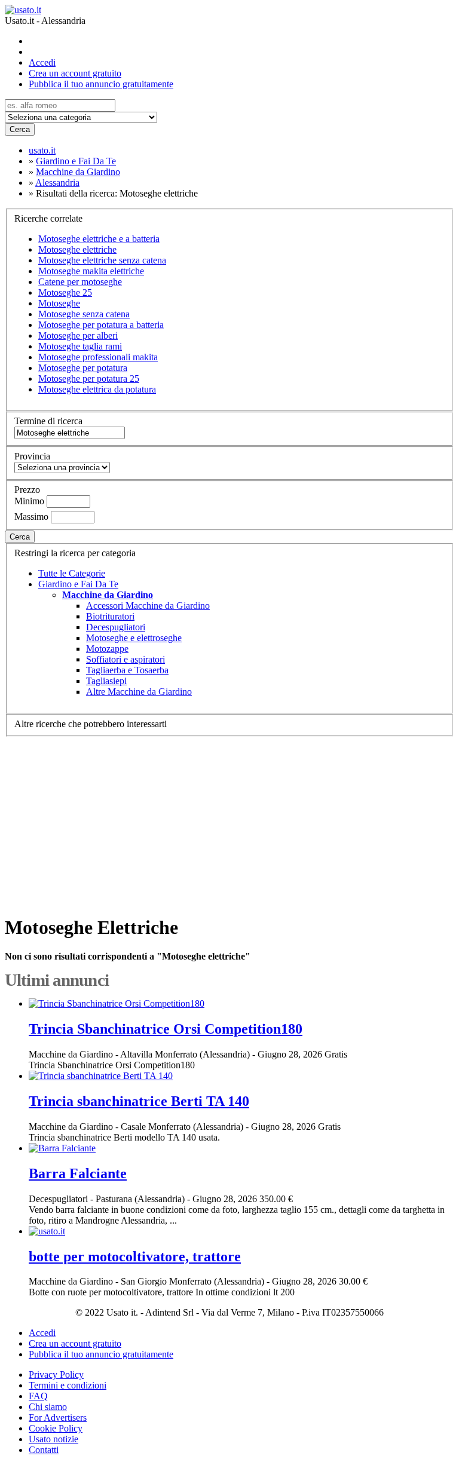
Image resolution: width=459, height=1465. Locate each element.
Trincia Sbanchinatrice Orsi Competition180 (165, 1029)
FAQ (38, 1396)
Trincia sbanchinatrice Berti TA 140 (139, 1101)
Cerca (20, 129)
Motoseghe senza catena (84, 314)
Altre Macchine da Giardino (139, 691)
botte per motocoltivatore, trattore (135, 1256)
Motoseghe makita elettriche (91, 271)
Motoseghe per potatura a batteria (101, 325)
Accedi (42, 62)
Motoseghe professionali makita (98, 357)
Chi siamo (48, 1407)
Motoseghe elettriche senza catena (102, 260)
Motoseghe (59, 303)
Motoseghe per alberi (78, 335)
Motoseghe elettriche (77, 249)
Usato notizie (53, 1439)
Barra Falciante (78, 1173)
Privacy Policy (56, 1374)
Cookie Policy (55, 1428)
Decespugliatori (115, 627)
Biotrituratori (110, 616)
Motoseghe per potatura (82, 368)
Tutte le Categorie (71, 573)
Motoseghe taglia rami (80, 346)
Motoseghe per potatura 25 (88, 378)
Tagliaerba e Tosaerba (127, 670)
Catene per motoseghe (80, 282)
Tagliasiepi (106, 681)
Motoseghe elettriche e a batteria (99, 239)
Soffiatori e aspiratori (125, 659)
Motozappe (107, 648)
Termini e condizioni (67, 1385)
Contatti (44, 1450)
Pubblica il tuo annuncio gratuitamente (101, 84)
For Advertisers (58, 1417)
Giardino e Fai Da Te (78, 584)
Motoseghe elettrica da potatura (97, 389)
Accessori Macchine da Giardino (148, 605)
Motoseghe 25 (65, 292)
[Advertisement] (229, 820)
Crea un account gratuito (75, 73)
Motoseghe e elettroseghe (134, 638)
